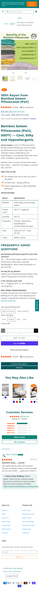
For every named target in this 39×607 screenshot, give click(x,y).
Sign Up (19, 557)
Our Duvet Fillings (28, 521)
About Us (5, 510)
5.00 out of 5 (24, 416)
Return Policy (6, 521)
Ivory (24, 319)
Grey (18, 319)
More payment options (19, 350)
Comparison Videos (28, 525)
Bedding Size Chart (28, 514)
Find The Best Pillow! (32, 4)
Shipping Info (26, 529)
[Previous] (13, 72)
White (4, 319)
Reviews (19, 367)
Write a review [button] (19, 437)
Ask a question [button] (19, 442)
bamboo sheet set (8, 301)
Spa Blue (11, 319)
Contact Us (5, 518)
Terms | (11, 571)
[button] (6, 107)
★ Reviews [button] (37, 305)
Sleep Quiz (25, 533)
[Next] (25, 72)
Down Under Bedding (15, 568)
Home (6, 24)
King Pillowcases (22, 311)
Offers (4, 514)
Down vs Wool (26, 518)
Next (19, 18)
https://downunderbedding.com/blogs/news (21, 486)
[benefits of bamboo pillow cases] (19, 51)
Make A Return (6, 529)
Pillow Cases (12, 24)
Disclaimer (17, 571)
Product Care (26, 510)
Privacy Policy (6, 525)
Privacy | (6, 571)
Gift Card (5, 533)
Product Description (19, 364)
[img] (7, 459)
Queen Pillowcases (8, 311)
